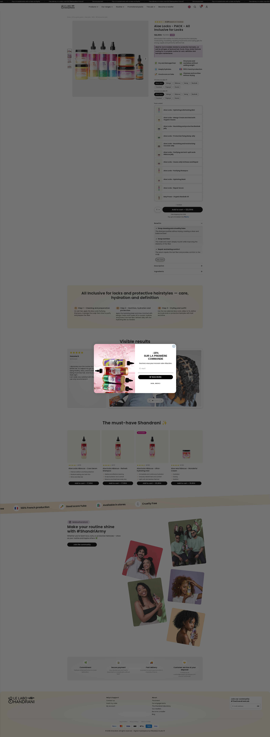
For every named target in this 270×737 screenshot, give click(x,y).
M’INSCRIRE (156, 377)
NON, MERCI (155, 383)
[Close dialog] (174, 346)
